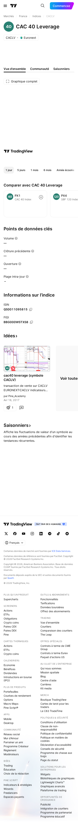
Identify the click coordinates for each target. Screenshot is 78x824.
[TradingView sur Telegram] (49, 533)
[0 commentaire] (21, 407)
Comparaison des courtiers (56, 630)
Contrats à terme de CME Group (55, 647)
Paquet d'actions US (52, 657)
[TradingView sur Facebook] (14, 533)
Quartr (10, 578)
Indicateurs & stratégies (18, 784)
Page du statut (49, 760)
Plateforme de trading (53, 790)
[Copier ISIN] (30, 309)
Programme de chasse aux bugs (56, 754)
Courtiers (45, 626)
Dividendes (10, 673)
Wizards (8, 788)
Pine (6, 634)
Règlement (10, 750)
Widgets (45, 774)
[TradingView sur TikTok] (58, 533)
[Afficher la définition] (16, 238)
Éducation (9, 769)
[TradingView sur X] (6, 533)
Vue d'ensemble (49, 622)
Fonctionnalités (49, 599)
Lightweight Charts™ (52, 782)
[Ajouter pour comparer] (41, 197)
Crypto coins (11, 622)
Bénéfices (9, 669)
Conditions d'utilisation (53, 722)
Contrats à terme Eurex (54, 653)
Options (8, 699)
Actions (8, 610)
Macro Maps (11, 703)
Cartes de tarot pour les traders (54, 705)
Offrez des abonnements (55, 611)
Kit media (46, 688)
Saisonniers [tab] (61, 69)
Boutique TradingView (53, 699)
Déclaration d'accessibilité (55, 744)
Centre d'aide (48, 680)
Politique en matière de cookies (54, 739)
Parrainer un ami (13, 742)
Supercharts (11, 599)
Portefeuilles (11, 691)
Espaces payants (14, 796)
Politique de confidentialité (56, 733)
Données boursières (52, 607)
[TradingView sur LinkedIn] (41, 533)
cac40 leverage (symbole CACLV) (23, 378)
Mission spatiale (49, 672)
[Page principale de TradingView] (13, 5)
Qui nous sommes (50, 668)
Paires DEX (10, 630)
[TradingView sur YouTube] (23, 533)
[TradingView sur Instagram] (32, 533)
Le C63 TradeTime (51, 710)
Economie (9, 665)
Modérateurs (11, 754)
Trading (8, 765)
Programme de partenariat (56, 812)
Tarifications (47, 603)
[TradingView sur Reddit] (67, 533)
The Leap (46, 634)
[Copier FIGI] (31, 322)
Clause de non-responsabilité (49, 728)
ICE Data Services (61, 551)
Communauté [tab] (39, 69)
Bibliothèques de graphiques (57, 778)
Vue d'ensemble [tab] (15, 69)
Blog (43, 676)
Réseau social (12, 734)
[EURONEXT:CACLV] (7, 368)
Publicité (45, 804)
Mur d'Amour (11, 738)
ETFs (6, 614)
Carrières (45, 684)
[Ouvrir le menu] (5, 5)
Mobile (7, 718)
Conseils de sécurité (52, 748)
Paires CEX (10, 626)
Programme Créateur (16, 746)
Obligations (10, 618)
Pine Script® (11, 707)
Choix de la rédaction (16, 773)
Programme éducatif (52, 816)
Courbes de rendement (17, 695)
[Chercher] (42, 5)
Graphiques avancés (52, 786)
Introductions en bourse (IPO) (18, 679)
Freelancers (10, 792)
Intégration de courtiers (54, 808)
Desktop (9, 722)
